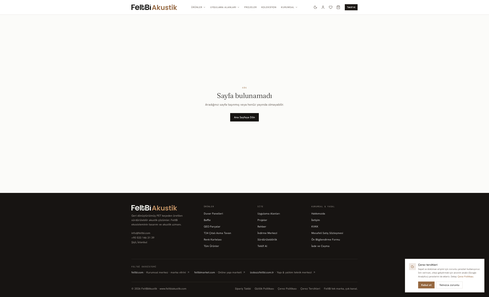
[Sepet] (338, 7)
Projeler (250, 7)
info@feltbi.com (140, 233)
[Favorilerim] (330, 7)
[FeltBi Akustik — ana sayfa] (154, 7)
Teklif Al (351, 7)
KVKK (314, 226)
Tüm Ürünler (211, 246)
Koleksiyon (269, 7)
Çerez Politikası (287, 288)
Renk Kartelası (213, 239)
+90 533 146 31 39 (142, 237)
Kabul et (426, 285)
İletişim (315, 220)
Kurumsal (287, 7)
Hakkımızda (318, 213)
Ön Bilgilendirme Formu (325, 239)
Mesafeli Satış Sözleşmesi (327, 233)
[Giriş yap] (323, 7)
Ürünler (196, 7)
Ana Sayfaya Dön (244, 117)
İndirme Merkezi (267, 233)
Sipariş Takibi (243, 288)
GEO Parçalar (212, 226)
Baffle (207, 220)
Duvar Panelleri (213, 213)
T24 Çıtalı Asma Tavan (217, 233)
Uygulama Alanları (223, 7)
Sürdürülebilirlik (267, 239)
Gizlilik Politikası (264, 288)
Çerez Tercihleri (310, 288)
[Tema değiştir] (315, 7)
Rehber (261, 226)
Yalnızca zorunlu (449, 285)
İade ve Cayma (320, 246)
